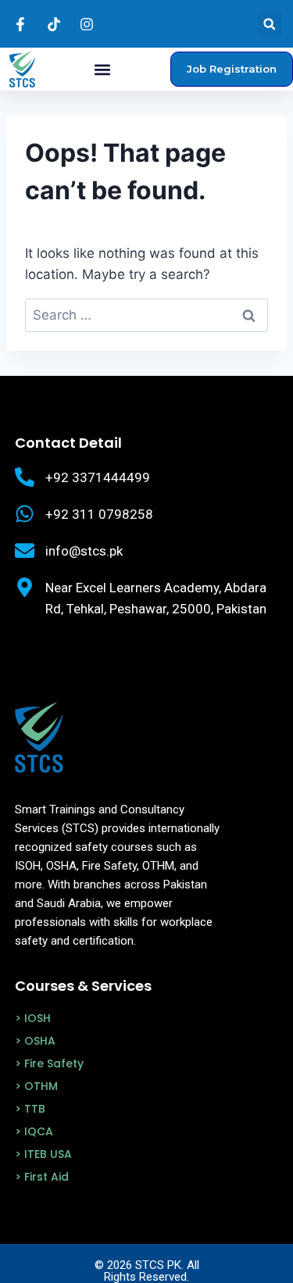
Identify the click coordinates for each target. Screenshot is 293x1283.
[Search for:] (146, 315)
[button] (269, 24)
